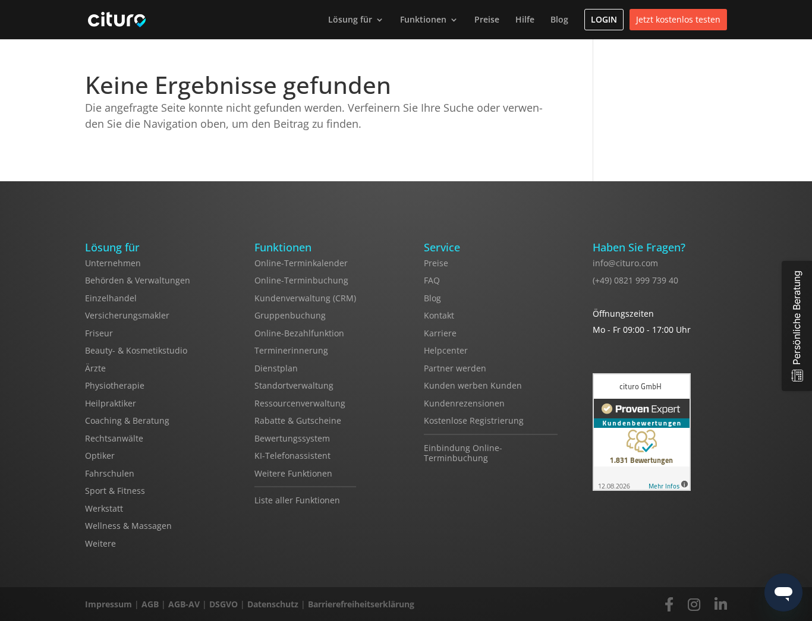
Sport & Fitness (115, 490)
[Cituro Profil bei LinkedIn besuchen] (721, 604)
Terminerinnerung (291, 350)
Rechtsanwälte (114, 438)
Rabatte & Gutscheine (297, 420)
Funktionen (423, 19)
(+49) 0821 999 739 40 (635, 280)
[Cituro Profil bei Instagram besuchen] (694, 604)
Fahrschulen (109, 473)
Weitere (100, 543)
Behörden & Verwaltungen (137, 280)
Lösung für (350, 19)
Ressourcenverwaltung (299, 403)
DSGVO (223, 604)
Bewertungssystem (292, 438)
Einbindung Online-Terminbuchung (463, 453)
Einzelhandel (111, 298)
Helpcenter (446, 350)
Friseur (99, 333)
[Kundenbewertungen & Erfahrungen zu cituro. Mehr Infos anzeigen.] (642, 433)
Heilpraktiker (110, 403)
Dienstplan (276, 368)
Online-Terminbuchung (301, 280)
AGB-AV (184, 604)
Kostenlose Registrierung (474, 420)
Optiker (100, 455)
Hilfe (524, 19)
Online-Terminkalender (301, 263)
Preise (486, 19)
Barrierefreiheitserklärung (361, 604)
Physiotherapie (114, 385)
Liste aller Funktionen (297, 500)
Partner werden (455, 368)
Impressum (108, 604)
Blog (559, 19)
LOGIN (604, 19)
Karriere (440, 333)
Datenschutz (272, 604)
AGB (150, 604)
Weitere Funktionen (293, 473)
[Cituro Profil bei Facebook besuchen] (669, 604)
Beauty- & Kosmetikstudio (136, 350)
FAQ (432, 280)
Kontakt (439, 315)
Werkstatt (104, 508)
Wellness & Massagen (128, 525)
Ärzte (95, 368)
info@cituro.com (625, 263)
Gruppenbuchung (290, 315)
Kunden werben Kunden (473, 385)
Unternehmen (113, 263)
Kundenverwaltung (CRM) (305, 298)
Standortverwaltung (293, 385)
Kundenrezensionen (464, 403)
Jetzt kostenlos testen (678, 19)
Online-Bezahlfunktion (299, 333)
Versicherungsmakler (127, 315)
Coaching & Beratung (127, 420)
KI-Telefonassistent (292, 455)
